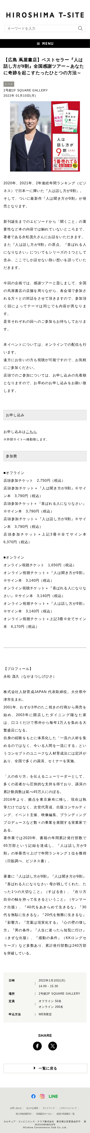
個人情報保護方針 (23, 1114)
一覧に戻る (48, 1068)
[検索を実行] (79, 29)
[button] (45, 43)
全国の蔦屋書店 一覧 (65, 1114)
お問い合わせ (16, 1108)
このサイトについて (68, 1108)
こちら (31, 432)
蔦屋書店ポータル (44, 1114)
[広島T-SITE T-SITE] (45, 14)
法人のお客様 (32, 1108)
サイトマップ (48, 1108)
